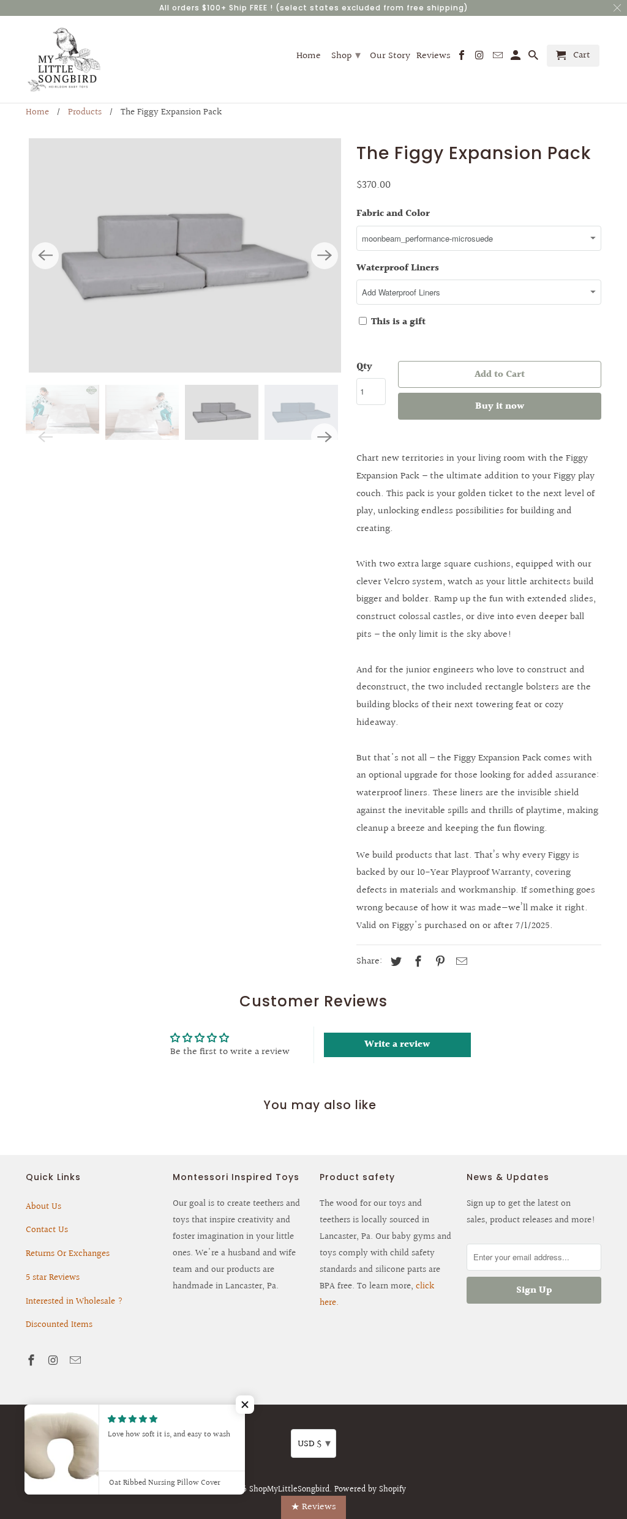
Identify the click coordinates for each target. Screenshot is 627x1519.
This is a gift (397, 322)
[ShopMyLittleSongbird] (64, 59)
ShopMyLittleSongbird (289, 1489)
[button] (245, 1404)
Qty (364, 366)
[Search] (534, 58)
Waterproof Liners (397, 268)
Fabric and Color (393, 213)
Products (85, 112)
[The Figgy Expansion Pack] (185, 255)
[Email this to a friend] (460, 962)
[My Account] (516, 58)
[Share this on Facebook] (416, 962)
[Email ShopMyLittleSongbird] (76, 1361)
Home (37, 112)
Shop (346, 55)
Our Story (390, 57)
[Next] (324, 255)
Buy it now (499, 406)
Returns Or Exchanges (68, 1254)
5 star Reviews (53, 1278)
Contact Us (47, 1230)
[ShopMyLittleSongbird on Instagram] (54, 1361)
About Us (43, 1207)
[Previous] (45, 255)
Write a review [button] (397, 1044)
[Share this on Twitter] (394, 962)
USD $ (314, 1443)
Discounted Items (59, 1325)
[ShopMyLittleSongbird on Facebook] (32, 1361)
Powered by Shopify (370, 1489)
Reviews (433, 57)
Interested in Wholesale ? (74, 1301)
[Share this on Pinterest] (438, 962)
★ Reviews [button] (313, 1507)
